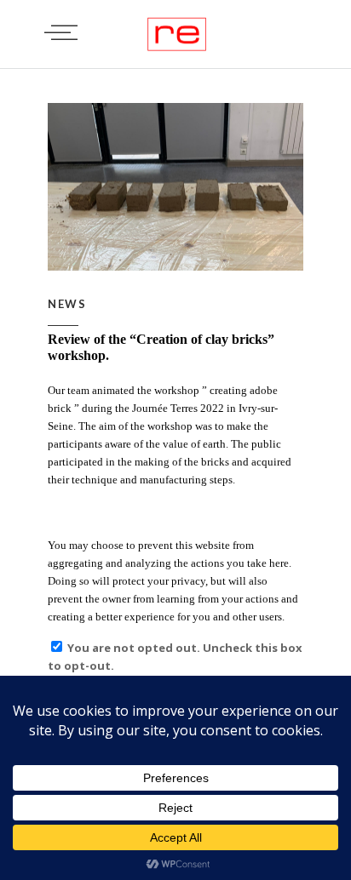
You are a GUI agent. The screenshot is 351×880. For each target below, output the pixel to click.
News (67, 304)
